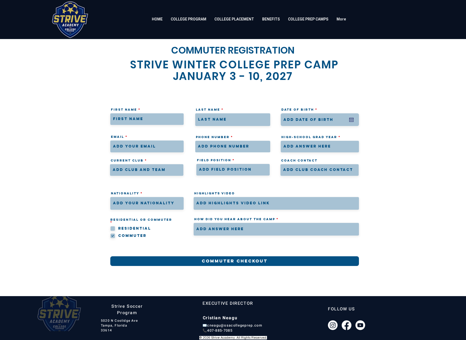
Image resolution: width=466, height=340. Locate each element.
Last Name (208, 109)
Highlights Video (214, 193)
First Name (124, 109)
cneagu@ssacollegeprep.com (234, 325)
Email (117, 136)
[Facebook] (346, 325)
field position (214, 160)
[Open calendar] (351, 120)
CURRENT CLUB (127, 160)
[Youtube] (360, 325)
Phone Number (212, 137)
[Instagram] (333, 325)
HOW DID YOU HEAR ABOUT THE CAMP (234, 219)
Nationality (125, 193)
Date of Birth (300, 109)
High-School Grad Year (309, 137)
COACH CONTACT (299, 160)
